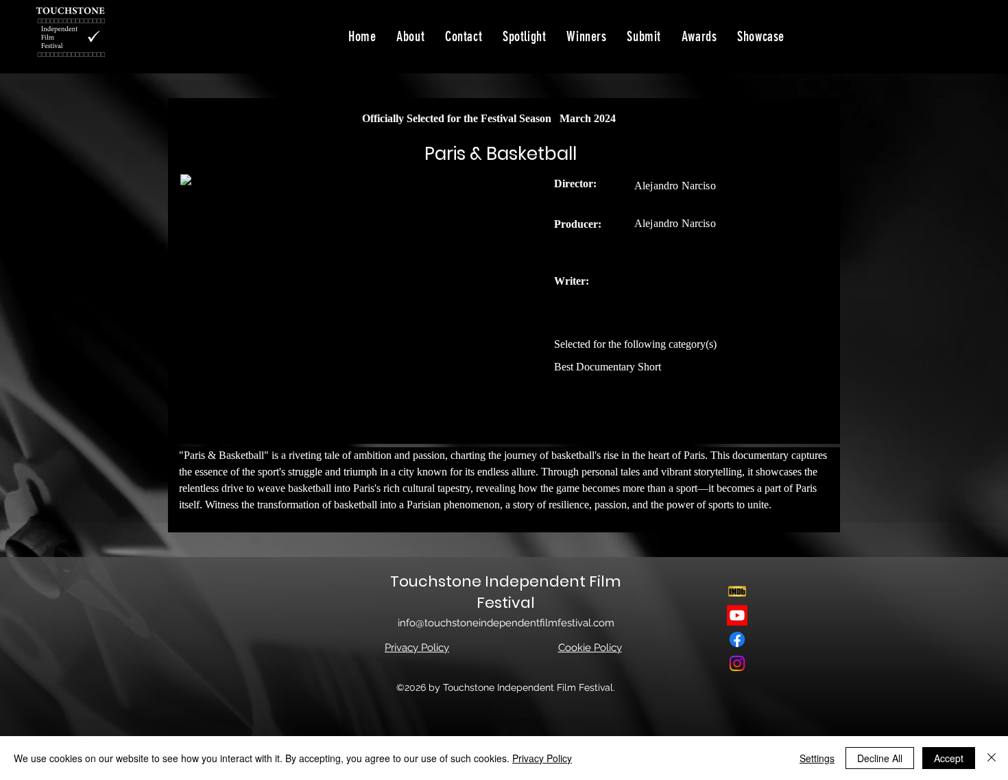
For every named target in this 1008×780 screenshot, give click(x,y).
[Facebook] (737, 639)
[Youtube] (737, 615)
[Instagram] (737, 663)
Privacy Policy (542, 758)
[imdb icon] (737, 591)
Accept (948, 758)
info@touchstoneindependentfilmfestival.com (506, 623)
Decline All (879, 758)
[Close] (991, 758)
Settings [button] (817, 758)
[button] (760, 36)
